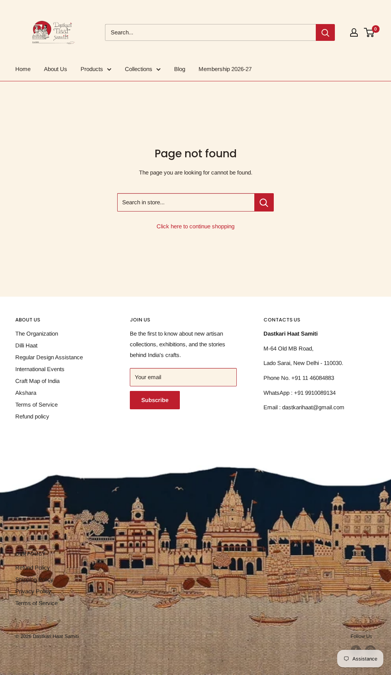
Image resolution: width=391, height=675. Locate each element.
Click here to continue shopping (195, 226)
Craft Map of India (37, 381)
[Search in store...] (264, 202)
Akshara (25, 392)
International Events (40, 369)
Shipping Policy (34, 579)
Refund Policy (32, 567)
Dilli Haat (26, 345)
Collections (138, 69)
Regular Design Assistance (49, 357)
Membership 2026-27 (225, 69)
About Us (55, 69)
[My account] (354, 32)
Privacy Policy (33, 591)
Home (23, 69)
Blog (179, 69)
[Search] (325, 32)
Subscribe (154, 400)
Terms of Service (36, 404)
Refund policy (32, 416)
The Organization (36, 333)
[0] (369, 32)
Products (92, 69)
